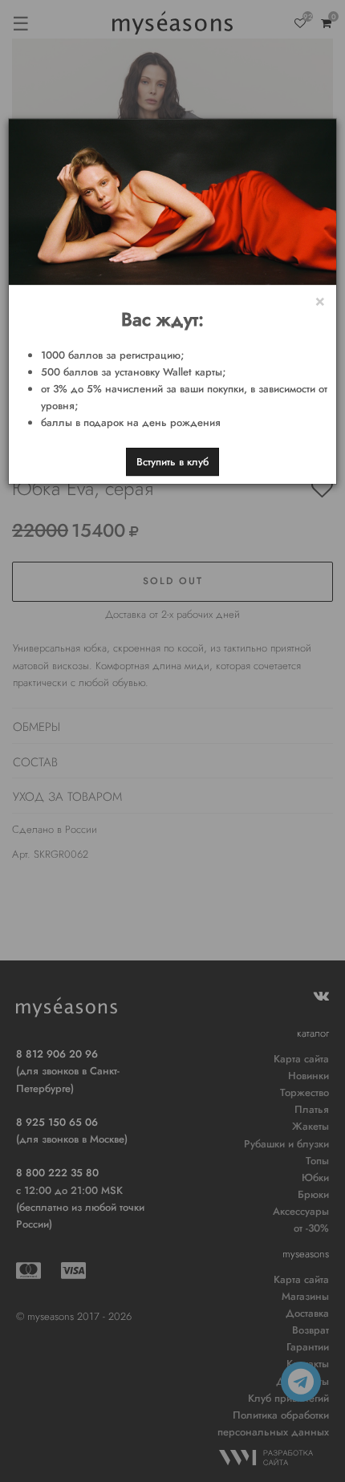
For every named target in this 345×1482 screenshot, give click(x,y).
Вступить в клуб (172, 461)
